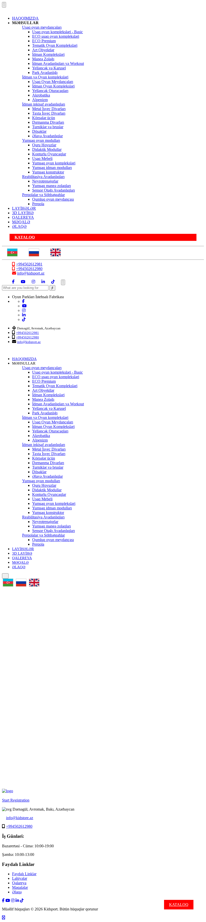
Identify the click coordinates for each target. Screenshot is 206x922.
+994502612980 (29, 269)
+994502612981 (29, 264)
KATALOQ (25, 237)
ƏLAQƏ (19, 226)
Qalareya (19, 883)
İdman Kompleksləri (48, 54)
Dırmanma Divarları (48, 122)
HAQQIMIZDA (25, 18)
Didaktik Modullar (47, 149)
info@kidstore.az (19, 818)
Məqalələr (20, 887)
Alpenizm (40, 100)
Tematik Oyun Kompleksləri (54, 45)
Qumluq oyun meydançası (53, 199)
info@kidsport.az (30, 273)
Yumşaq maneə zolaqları (51, 186)
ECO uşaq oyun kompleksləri (55, 36)
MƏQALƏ (21, 222)
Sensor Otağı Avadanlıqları (53, 190)
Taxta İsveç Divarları (48, 113)
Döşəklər (39, 131)
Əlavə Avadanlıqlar (47, 136)
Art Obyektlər (43, 50)
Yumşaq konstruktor (48, 172)
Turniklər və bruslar (47, 127)
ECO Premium (44, 41)
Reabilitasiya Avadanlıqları (43, 176)
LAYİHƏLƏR (24, 208)
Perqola (38, 204)
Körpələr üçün (43, 118)
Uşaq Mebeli (42, 158)
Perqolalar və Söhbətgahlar (43, 195)
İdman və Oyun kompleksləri (45, 77)
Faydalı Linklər (24, 874)
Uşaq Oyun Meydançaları (52, 81)
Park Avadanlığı (45, 72)
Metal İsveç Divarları (49, 109)
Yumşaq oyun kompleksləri (53, 163)
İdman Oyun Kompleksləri (53, 86)
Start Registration (15, 800)
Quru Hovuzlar (44, 145)
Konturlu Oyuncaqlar (49, 154)
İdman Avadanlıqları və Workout (58, 63)
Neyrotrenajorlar (45, 181)
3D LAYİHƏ (23, 213)
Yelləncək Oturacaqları (50, 91)
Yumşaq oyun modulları (41, 140)
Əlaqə (17, 892)
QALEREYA (23, 217)
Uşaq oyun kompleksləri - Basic (57, 32)
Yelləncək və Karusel (49, 68)
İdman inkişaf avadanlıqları (43, 104)
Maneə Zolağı (43, 59)
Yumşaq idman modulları (52, 167)
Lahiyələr (19, 878)
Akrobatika (41, 95)
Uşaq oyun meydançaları (42, 27)
